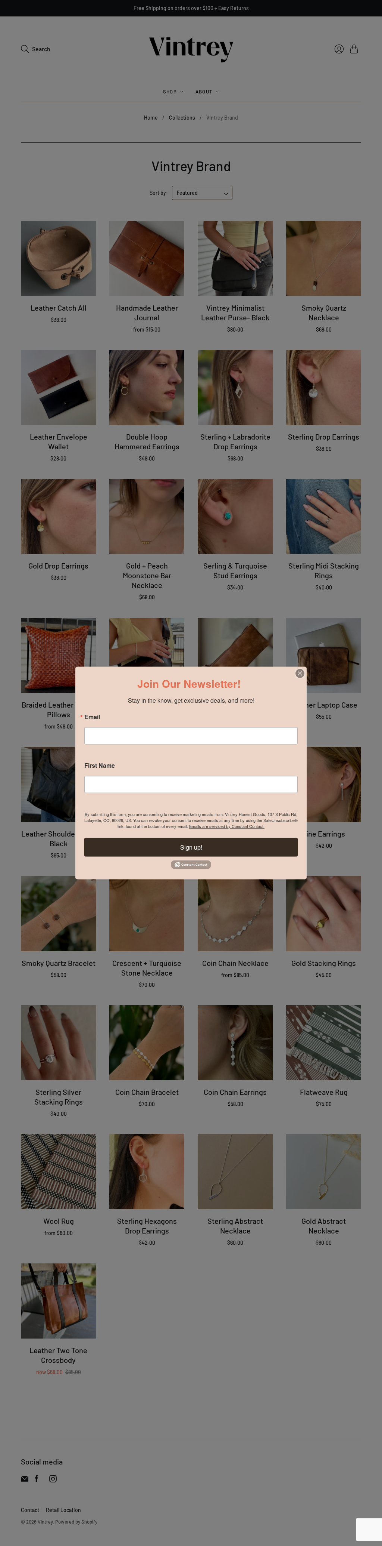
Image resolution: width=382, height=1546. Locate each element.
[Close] (299, 673)
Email (92, 717)
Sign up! (191, 847)
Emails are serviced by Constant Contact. (226, 826)
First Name (99, 766)
